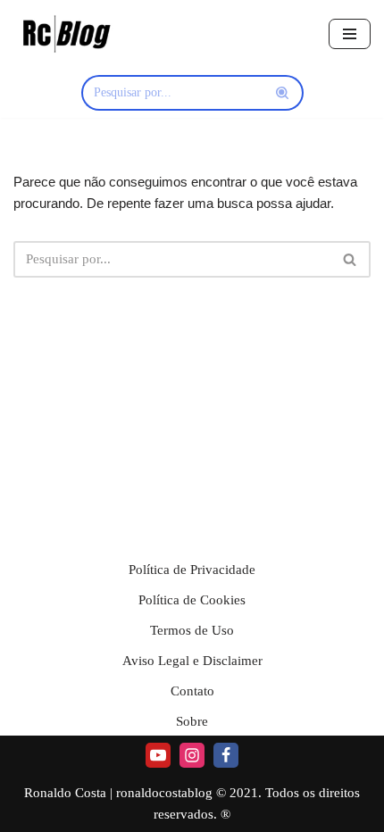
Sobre (192, 721)
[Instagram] (192, 755)
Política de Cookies (192, 600)
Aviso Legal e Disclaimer (192, 660)
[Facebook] (225, 755)
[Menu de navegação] (350, 34)
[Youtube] (158, 755)
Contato (192, 691)
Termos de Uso (192, 630)
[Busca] (283, 93)
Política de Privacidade (192, 569)
